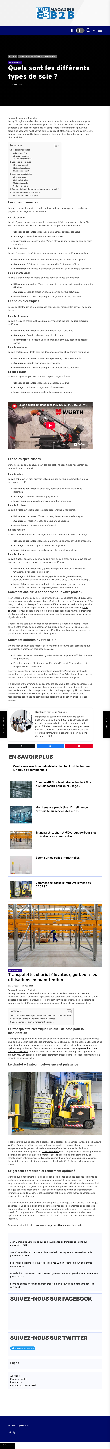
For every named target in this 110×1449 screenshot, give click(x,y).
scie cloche (17, 559)
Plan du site (16, 1382)
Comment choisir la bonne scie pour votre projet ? (35, 189)
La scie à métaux (22, 156)
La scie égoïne (21, 153)
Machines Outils (15, 62)
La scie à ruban (22, 180)
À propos (15, 1375)
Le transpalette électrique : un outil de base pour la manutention (41, 1015)
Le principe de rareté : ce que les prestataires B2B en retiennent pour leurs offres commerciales (51, 1264)
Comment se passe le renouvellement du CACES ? (63, 884)
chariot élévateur (50, 1151)
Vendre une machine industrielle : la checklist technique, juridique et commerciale (51, 768)
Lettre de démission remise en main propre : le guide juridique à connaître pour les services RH (52, 1285)
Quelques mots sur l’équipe (27, 195)
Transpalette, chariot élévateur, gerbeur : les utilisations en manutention (66, 834)
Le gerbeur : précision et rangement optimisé (33, 1022)
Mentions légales (18, 1379)
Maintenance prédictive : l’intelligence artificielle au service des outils (62, 809)
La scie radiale (22, 183)
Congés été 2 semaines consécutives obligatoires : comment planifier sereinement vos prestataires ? (54, 1275)
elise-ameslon (13, 986)
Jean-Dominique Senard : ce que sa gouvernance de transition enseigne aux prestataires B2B (48, 1243)
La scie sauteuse (23, 168)
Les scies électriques (21, 162)
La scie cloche (22, 186)
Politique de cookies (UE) (23, 1385)
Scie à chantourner (23, 159)
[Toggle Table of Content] (56, 146)
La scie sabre (21, 177)
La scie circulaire (23, 165)
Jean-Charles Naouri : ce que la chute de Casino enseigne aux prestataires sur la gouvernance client (51, 1254)
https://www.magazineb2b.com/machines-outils (58, 1225)
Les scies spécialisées (22, 174)
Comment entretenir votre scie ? (27, 192)
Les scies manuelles (20, 150)
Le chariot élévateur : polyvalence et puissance (33, 1019)
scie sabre (16, 479)
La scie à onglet (22, 171)
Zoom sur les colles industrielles (58, 858)
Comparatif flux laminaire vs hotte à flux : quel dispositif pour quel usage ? (64, 784)
